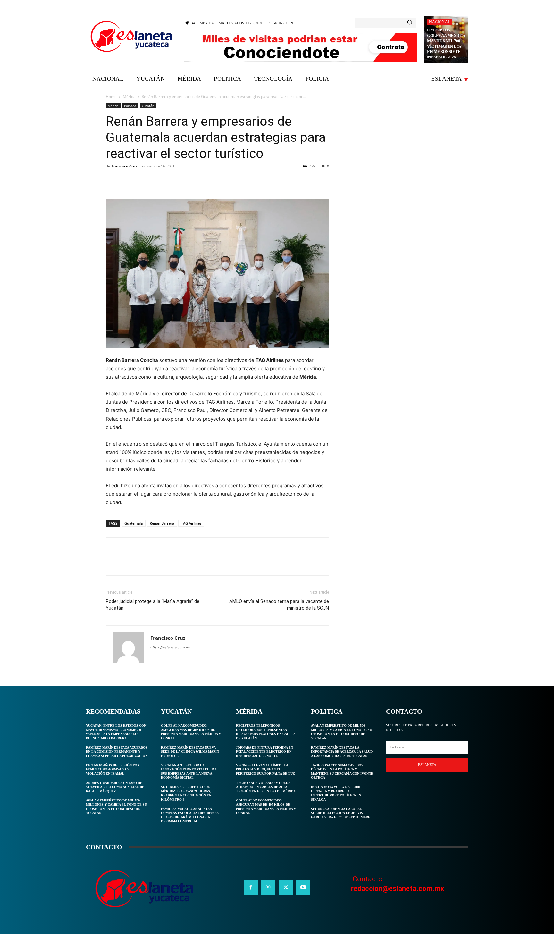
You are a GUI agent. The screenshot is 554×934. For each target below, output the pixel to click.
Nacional (439, 22)
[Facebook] (112, 180)
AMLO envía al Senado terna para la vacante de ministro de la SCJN (279, 604)
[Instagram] (268, 887)
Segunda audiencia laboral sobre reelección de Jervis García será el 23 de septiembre (340, 813)
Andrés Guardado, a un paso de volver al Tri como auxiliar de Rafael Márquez (115, 787)
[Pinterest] (141, 180)
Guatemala (133, 523)
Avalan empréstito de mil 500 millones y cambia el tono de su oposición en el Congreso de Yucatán (116, 807)
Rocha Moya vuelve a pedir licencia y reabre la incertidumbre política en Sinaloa (336, 793)
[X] (127, 180)
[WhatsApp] (156, 180)
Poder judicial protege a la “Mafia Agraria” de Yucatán (152, 604)
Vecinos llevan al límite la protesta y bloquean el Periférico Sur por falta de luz (265, 769)
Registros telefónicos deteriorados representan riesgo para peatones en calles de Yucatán (266, 732)
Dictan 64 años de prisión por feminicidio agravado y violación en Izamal (112, 769)
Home (111, 96)
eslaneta (427, 765)
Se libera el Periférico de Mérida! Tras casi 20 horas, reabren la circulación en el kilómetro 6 (189, 793)
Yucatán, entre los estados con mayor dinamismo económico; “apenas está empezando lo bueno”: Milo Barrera (116, 732)
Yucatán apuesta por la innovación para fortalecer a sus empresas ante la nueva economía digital (189, 771)
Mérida (129, 96)
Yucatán (148, 105)
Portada (130, 105)
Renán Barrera (162, 523)
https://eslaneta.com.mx (170, 647)
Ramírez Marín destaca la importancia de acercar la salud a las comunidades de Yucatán (342, 752)
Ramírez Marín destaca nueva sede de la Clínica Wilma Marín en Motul (190, 752)
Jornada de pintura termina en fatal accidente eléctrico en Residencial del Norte (264, 752)
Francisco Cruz (124, 166)
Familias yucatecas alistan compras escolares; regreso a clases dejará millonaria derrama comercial (190, 815)
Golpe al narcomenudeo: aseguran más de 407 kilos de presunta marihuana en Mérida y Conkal (191, 732)
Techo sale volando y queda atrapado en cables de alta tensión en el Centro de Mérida (266, 787)
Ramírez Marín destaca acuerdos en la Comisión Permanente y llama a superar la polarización (116, 752)
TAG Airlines (191, 523)
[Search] (410, 23)
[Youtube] (303, 887)
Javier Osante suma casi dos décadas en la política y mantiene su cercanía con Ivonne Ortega (342, 771)
